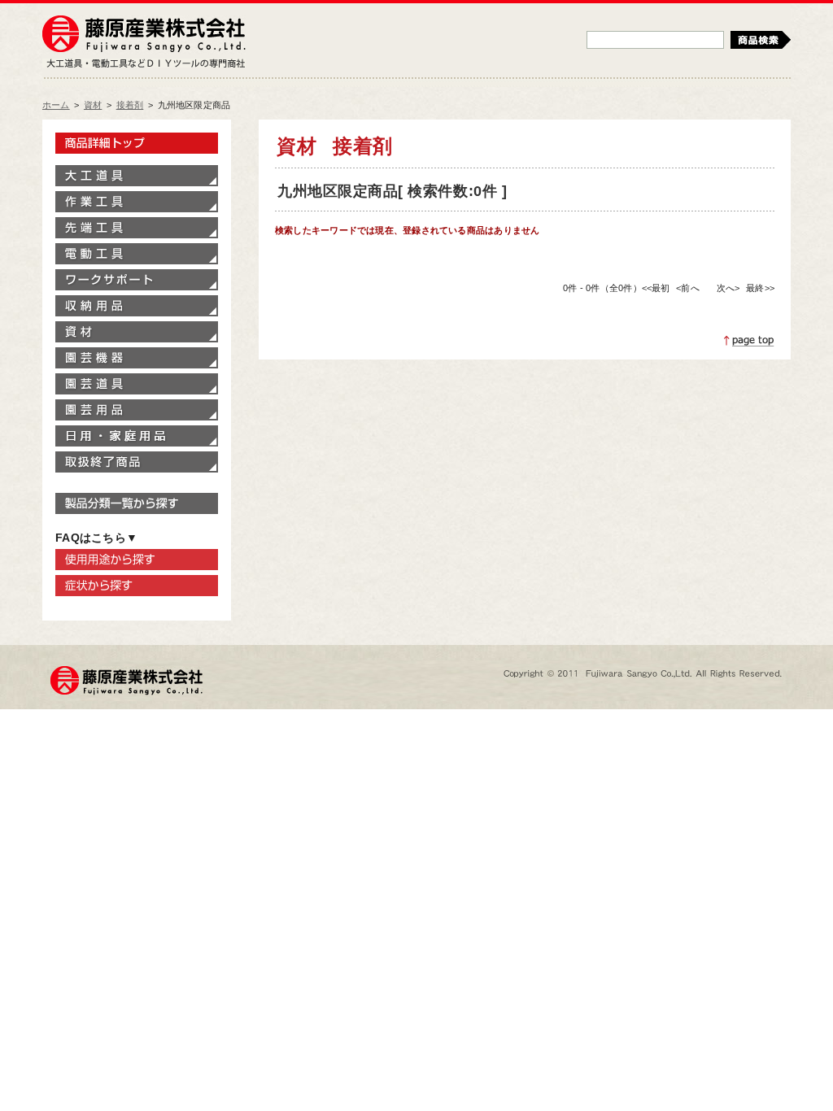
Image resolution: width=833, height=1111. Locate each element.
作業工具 (136, 201)
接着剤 (130, 105)
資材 (93, 105)
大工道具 (136, 175)
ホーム (56, 105)
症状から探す (136, 585)
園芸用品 (136, 409)
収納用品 (136, 305)
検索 (761, 40)
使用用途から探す (136, 559)
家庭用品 (136, 436)
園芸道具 (136, 383)
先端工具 (136, 227)
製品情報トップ (136, 143)
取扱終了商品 (136, 462)
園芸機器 (136, 357)
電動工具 (136, 253)
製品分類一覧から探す (136, 503)
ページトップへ (749, 340)
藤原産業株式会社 (144, 34)
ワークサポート (136, 279)
